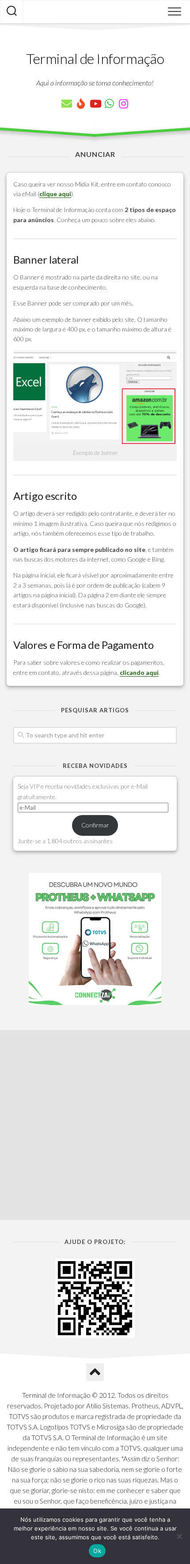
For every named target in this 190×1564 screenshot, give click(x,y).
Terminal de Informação (95, 58)
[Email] (66, 103)
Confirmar (95, 825)
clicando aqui (139, 672)
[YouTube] (95, 103)
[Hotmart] (81, 103)
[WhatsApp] (109, 103)
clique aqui (55, 193)
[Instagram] (123, 103)
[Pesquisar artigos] (11, 11)
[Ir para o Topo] (95, 1372)
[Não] (179, 1536)
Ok (97, 1550)
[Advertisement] (95, 1125)
